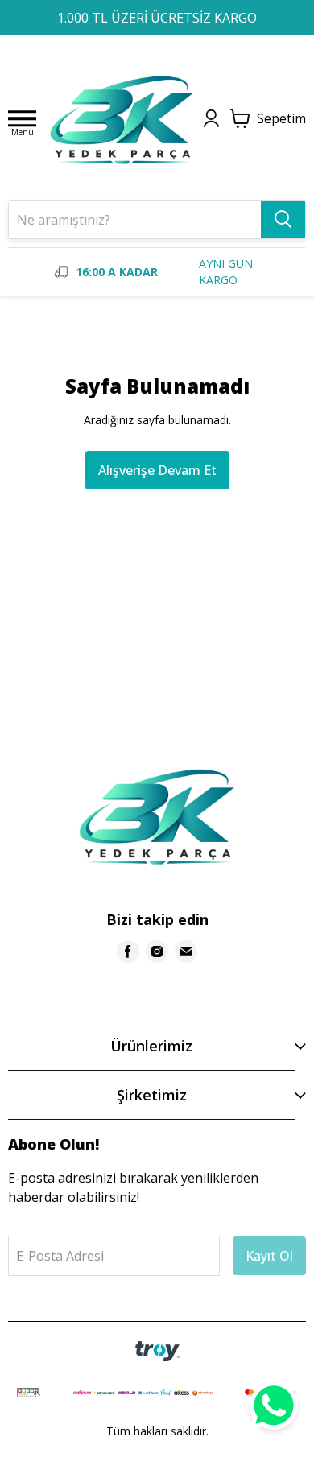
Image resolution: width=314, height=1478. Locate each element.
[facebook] (128, 951)
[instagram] (157, 951)
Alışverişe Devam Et (157, 470)
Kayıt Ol (269, 1256)
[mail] (186, 951)
